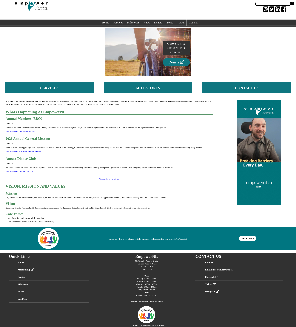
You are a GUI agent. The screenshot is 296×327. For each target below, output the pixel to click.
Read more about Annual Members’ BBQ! (21, 131)
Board (169, 22)
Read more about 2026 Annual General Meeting (23, 151)
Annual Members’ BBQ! (24, 118)
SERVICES (49, 88)
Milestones (133, 22)
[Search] (292, 3)
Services (118, 22)
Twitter (209, 284)
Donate (158, 22)
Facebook (210, 277)
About (181, 22)
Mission (11, 193)
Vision (10, 204)
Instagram (210, 291)
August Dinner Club (21, 158)
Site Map (22, 299)
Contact (193, 22)
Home (105, 22)
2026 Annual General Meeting (28, 138)
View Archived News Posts (109, 179)
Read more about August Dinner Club (19, 171)
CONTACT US (247, 88)
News (147, 22)
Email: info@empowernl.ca (219, 269)
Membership (24, 269)
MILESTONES (148, 88)
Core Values (14, 214)
